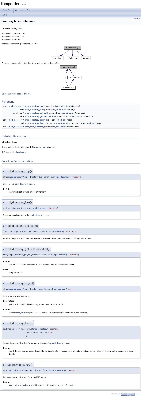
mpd (3, 15)
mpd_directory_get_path (36, 113)
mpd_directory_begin (35, 120)
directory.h (20, 152)
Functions (137, 18)
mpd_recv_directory (34, 127)
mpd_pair (62, 120)
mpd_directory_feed (34, 123)
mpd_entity (21, 313)
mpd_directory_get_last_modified (41, 116)
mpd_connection (59, 127)
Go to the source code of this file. (16, 94)
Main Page (7, 10)
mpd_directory (15, 106)
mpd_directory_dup (34, 106)
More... (20, 29)
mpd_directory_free (34, 109)
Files (29, 10)
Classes (18, 10)
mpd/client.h (42, 147)
